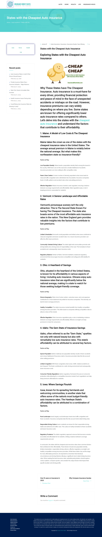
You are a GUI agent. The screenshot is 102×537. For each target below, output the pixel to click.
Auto (60, 4)
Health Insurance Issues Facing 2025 (21, 98)
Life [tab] (21, 52)
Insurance (63, 44)
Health (73, 4)
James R (44, 44)
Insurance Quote (72, 44)
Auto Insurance (55, 44)
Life (79, 4)
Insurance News (89, 4)
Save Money (81, 44)
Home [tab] (20, 48)
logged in (51, 500)
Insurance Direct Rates (61, 530)
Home (67, 4)
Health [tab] (28, 48)
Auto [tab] (13, 48)
